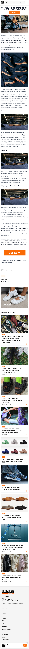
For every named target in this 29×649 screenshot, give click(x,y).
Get (25, 645)
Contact (4, 637)
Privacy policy (5, 639)
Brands (4, 615)
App (3, 623)
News (3, 620)
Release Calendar (6, 610)
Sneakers (4, 613)
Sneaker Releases (6, 629)
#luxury (3, 275)
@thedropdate (16, 260)
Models (4, 618)
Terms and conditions (7, 642)
